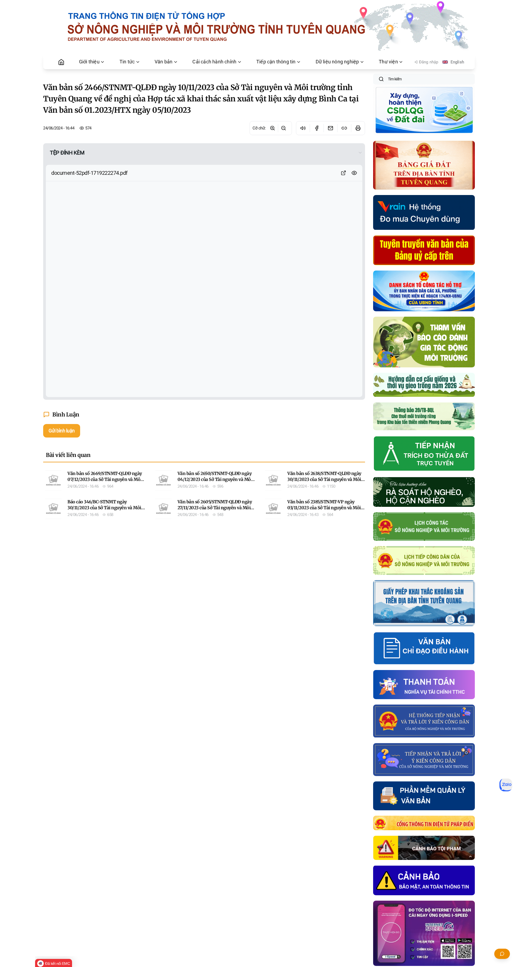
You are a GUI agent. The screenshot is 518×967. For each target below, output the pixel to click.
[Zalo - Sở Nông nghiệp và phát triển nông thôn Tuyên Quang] (506, 785)
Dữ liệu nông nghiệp (337, 61)
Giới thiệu (89, 61)
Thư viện (388, 61)
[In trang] (358, 128)
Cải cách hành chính (214, 61)
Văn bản (163, 61)
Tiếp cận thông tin (276, 61)
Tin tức (127, 61)
